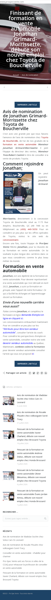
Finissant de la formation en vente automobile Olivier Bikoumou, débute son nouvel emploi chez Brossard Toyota (31, 475)
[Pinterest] (41, 373)
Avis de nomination (30, 75)
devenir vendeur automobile (18, 343)
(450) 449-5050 (29, 229)
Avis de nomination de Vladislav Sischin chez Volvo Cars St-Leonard (32, 399)
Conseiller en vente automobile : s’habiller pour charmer (24, 555)
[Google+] (38, 373)
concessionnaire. (11, 239)
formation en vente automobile (19, 144)
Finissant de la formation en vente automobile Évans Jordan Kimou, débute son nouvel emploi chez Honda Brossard (32, 496)
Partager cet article (16, 372)
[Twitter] (34, 373)
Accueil (16, 75)
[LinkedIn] (45, 373)
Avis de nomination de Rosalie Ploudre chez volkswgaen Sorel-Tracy (32, 416)
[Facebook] (30, 373)
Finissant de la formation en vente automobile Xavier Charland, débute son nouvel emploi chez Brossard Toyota (31, 434)
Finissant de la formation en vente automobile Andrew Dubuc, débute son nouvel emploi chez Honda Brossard (31, 455)
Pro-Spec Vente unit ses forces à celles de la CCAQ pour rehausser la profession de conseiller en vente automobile (25, 564)
